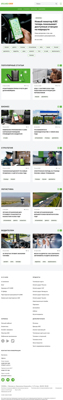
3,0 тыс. (58, 209)
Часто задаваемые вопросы (41, 346)
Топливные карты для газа (41, 333)
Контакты (4, 355)
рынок (48, 47)
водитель (16, 51)
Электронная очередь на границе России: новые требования (46, 172)
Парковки (36, 304)
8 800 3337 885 (5, 363)
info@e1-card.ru (5, 365)
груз (39, 51)
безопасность (56, 51)
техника (31, 55)
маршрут (31, 51)
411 (28, 127)
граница (22, 47)
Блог (2, 285)
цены (23, 51)
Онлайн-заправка (7, 330)
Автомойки (36, 308)
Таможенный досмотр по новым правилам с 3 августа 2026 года (15, 172)
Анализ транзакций (39, 330)
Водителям (41, 9)
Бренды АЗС (37, 326)
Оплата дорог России (39, 285)
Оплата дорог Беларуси (40, 291)
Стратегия (26, 9)
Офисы (3, 358)
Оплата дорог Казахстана (41, 294)
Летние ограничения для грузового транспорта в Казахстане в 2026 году (12, 214)
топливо (18, 261)
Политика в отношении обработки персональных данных (14, 388)
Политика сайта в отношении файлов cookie (41, 388)
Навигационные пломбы (40, 301)
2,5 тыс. (58, 127)
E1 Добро (4, 291)
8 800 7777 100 (5, 370)
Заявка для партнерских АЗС (10, 298)
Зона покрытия (37, 343)
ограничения (32, 47)
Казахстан (23, 220)
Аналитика (4, 326)
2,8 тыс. (27, 209)
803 (59, 250)
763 (28, 250)
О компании (5, 281)
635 (28, 168)
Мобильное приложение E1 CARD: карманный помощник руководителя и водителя (15, 132)
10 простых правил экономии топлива (14, 255)
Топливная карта (38, 281)
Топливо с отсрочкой (39, 336)
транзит (56, 47)
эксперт (6, 261)
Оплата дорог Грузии (39, 298)
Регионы (35, 323)
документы (6, 51)
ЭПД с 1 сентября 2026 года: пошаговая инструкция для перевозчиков (44, 90)
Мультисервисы (38, 314)
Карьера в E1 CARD (7, 288)
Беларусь (54, 220)
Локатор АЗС (5, 333)
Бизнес (20, 9)
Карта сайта (18, 389)
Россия (7, 47)
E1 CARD (46, 51)
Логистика (34, 9)
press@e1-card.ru (6, 375)
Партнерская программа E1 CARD (12, 294)
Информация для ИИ (6, 391)
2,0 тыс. (58, 85)
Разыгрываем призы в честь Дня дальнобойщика (15, 89)
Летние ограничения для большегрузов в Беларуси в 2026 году (46, 214)
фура (41, 47)
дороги (14, 47)
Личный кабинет (6, 323)
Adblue (35, 311)
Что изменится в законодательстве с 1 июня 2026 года (46, 132)
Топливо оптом (37, 339)
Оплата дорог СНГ (38, 288)
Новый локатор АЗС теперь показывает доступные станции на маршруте (46, 25)
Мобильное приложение (9, 336)
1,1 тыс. (27, 85)
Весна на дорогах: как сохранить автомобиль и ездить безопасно (46, 255)
